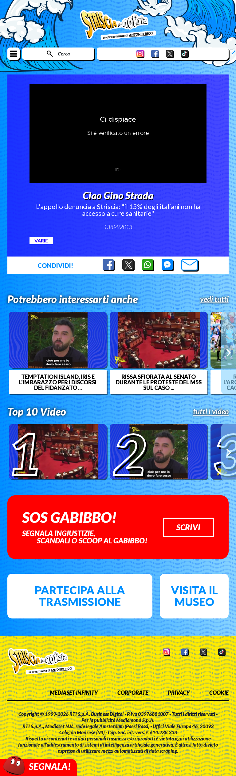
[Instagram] (140, 54)
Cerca (64, 53)
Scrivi (188, 527)
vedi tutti (214, 299)
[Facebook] (155, 54)
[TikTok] (185, 54)
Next (228, 352)
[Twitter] (170, 54)
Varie (41, 240)
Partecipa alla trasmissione (80, 595)
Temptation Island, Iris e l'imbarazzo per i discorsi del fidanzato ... (57, 382)
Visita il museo (194, 595)
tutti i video (211, 411)
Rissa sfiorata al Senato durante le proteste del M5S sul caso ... (159, 382)
